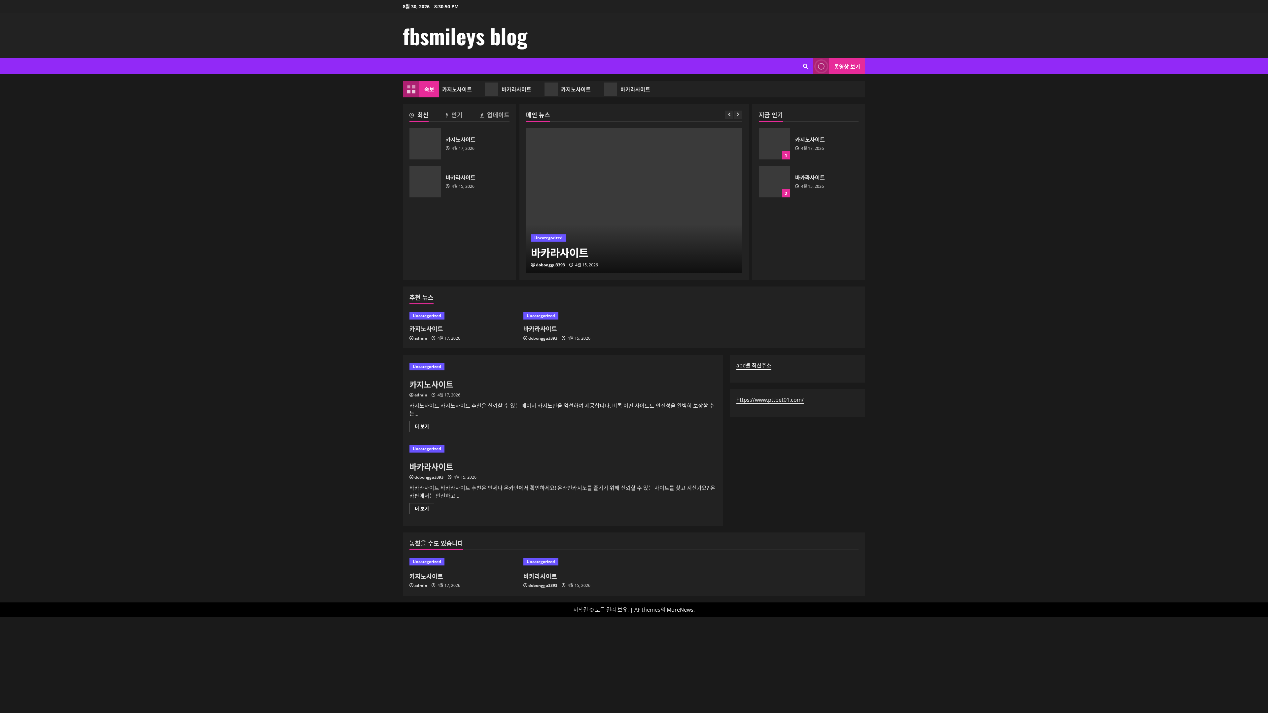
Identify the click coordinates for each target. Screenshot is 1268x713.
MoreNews (680, 609)
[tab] (419, 116)
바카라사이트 (513, 89)
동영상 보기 (847, 66)
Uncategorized (548, 238)
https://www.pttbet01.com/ (770, 399)
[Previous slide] (729, 115)
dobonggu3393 (550, 265)
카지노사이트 (453, 89)
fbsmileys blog (465, 35)
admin (420, 338)
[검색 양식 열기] (805, 66)
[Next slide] (738, 115)
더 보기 (424, 427)
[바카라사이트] (634, 200)
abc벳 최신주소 (753, 365)
